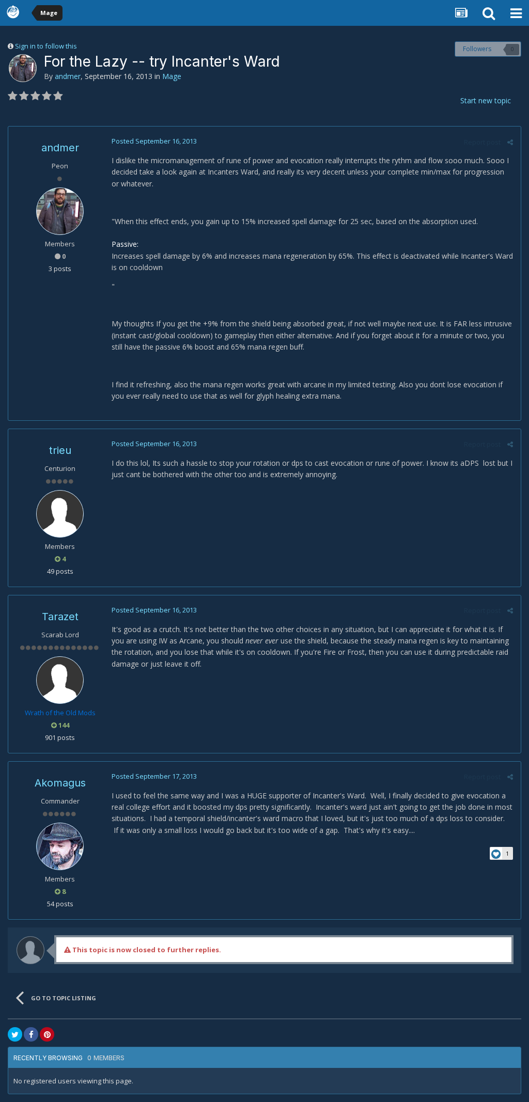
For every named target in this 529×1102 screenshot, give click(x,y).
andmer (68, 76)
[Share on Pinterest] (47, 1034)
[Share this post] (510, 142)
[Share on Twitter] (15, 1034)
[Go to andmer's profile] (23, 68)
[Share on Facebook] (31, 1034)
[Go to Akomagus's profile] (60, 846)
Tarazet (60, 616)
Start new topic (485, 100)
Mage (171, 76)
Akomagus (60, 783)
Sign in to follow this (46, 46)
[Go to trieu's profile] (60, 514)
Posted (154, 141)
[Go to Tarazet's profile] (60, 680)
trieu (60, 450)
